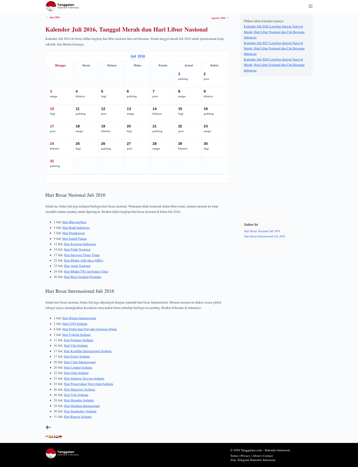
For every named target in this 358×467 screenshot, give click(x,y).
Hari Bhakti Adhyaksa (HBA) (83, 260)
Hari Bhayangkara (74, 222)
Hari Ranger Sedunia (78, 416)
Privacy (245, 456)
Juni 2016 (55, 17)
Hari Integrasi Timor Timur (82, 255)
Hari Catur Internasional (80, 362)
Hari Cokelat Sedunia (76, 334)
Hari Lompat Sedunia (78, 367)
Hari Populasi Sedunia (78, 340)
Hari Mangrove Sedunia (79, 389)
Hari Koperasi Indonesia (80, 244)
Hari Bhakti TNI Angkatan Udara (86, 271)
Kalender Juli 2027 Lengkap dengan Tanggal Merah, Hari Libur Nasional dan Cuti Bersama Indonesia (274, 48)
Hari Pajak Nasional (77, 249)
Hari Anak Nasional (77, 265)
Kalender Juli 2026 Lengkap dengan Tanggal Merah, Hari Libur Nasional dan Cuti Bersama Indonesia (274, 31)
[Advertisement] (272, 147)
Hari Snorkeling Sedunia (80, 411)
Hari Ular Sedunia (76, 345)
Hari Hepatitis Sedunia (79, 400)
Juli (133, 56)
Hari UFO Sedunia (74, 323)
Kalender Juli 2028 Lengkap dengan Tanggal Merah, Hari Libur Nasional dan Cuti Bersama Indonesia (274, 64)
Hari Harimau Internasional (82, 406)
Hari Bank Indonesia (76, 227)
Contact (268, 456)
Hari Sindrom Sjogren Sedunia (84, 378)
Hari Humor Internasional (79, 318)
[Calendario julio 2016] (50, 437)
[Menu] (310, 6)
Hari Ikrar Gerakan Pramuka (82, 276)
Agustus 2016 (218, 18)
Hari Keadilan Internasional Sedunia (87, 351)
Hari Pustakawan (73, 233)
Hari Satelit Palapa (74, 238)
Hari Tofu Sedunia (76, 395)
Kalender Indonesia (277, 450)
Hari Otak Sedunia (76, 373)
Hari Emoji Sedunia (77, 356)
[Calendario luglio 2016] (53, 437)
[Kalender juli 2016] (47, 437)
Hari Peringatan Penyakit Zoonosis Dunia (89, 329)
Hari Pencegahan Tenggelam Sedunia (88, 384)
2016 (141, 56)
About (257, 456)
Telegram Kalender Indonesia (256, 460)
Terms (234, 456)
